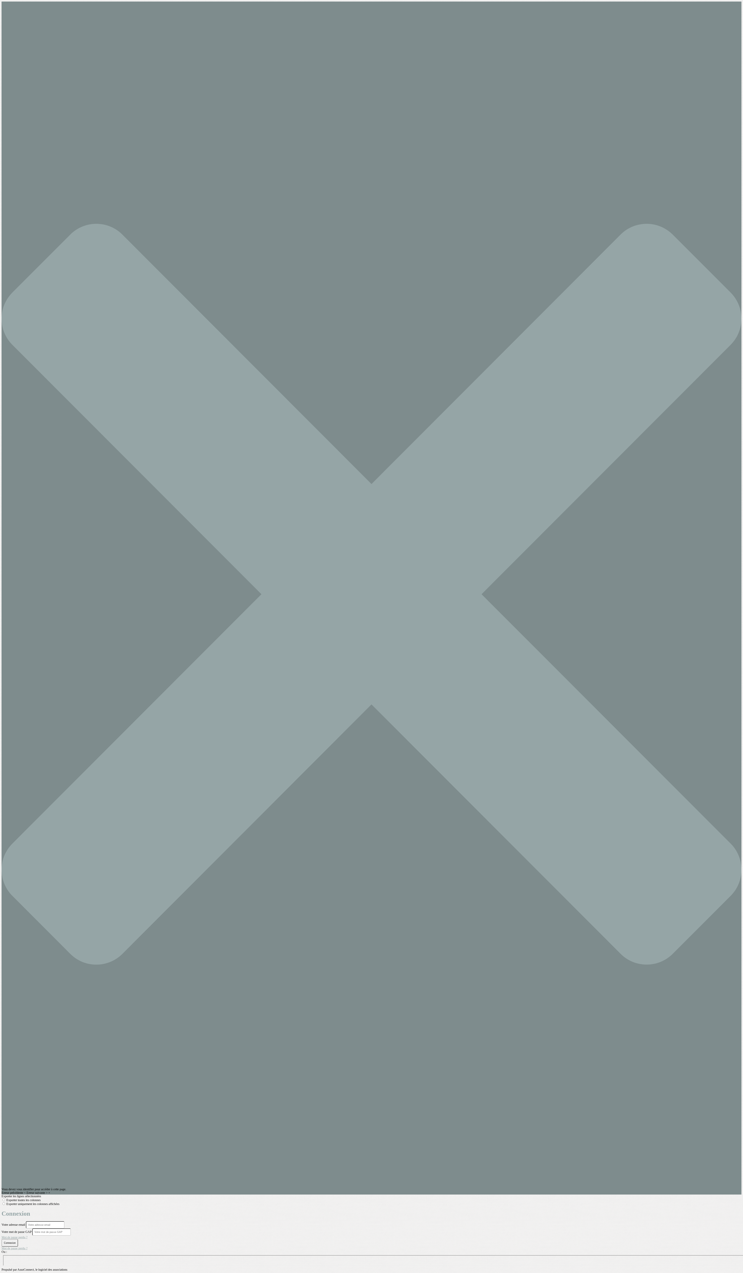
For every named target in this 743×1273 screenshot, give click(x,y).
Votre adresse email (14, 1224)
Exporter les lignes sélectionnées (21, 1196)
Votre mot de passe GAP (17, 1231)
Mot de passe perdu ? (14, 1237)
